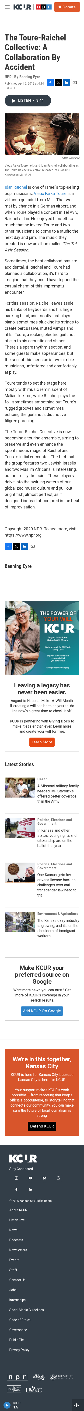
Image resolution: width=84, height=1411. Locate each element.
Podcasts (16, 1240)
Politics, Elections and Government (54, 821)
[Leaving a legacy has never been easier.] (42, 638)
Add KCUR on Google (42, 1010)
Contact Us (17, 1280)
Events (14, 1260)
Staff (13, 1270)
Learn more (42, 742)
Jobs (13, 1290)
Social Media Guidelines (26, 1310)
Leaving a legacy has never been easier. (42, 689)
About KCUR (18, 1210)
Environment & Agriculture (57, 914)
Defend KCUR (42, 1126)
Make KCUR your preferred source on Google (42, 974)
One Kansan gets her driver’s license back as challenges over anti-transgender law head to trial (57, 885)
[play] (7, 1405)
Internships (17, 1300)
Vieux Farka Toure (50, 193)
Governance (18, 1330)
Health (42, 779)
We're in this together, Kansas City (42, 1063)
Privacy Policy (19, 1350)
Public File (16, 1340)
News (13, 1230)
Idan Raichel (16, 187)
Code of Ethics (20, 1320)
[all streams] (78, 1405)
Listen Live (17, 1220)
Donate (69, 7)
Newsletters (18, 1250)
